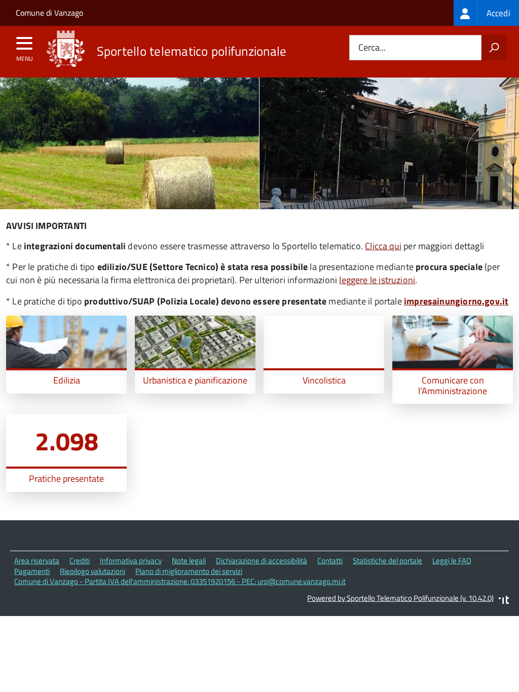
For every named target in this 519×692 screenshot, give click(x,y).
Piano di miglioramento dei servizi (188, 571)
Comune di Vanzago (49, 13)
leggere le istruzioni (377, 280)
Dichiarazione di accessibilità (261, 560)
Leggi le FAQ (451, 560)
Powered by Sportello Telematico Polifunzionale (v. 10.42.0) (400, 598)
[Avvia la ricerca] (494, 47)
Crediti (79, 560)
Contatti (330, 560)
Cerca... (372, 48)
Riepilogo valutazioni (92, 571)
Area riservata (36, 560)
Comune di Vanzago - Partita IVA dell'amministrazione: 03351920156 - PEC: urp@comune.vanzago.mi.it (180, 581)
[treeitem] (486, 13)
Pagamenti (32, 571)
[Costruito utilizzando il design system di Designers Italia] (504, 601)
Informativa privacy (131, 560)
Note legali (189, 560)
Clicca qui (383, 246)
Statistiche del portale (387, 560)
